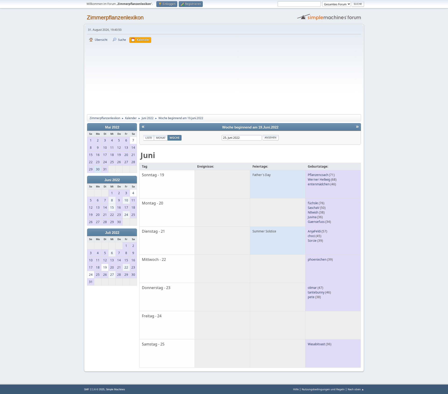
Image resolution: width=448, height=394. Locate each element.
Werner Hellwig (319, 179)
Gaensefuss (316, 222)
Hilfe (296, 389)
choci (311, 236)
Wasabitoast (316, 344)
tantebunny (316, 292)
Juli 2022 (112, 233)
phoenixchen (317, 259)
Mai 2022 (112, 127)
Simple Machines (115, 389)
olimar (312, 288)
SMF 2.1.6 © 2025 (94, 389)
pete (311, 297)
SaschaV (313, 208)
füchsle (313, 203)
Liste (148, 137)
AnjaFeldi (314, 231)
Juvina (312, 217)
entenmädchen (319, 184)
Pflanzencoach (318, 175)
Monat (160, 137)
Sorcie (312, 240)
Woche (174, 137)
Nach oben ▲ (356, 389)
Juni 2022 (112, 180)
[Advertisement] (224, 78)
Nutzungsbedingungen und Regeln (323, 389)
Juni (147, 155)
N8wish (313, 212)
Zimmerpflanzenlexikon (115, 17)
